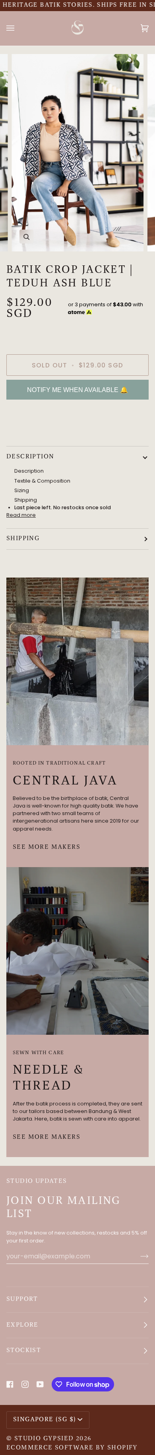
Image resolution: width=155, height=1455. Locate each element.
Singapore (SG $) (44, 1419)
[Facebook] (10, 1384)
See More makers (46, 847)
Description (30, 457)
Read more (21, 515)
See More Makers (46, 1137)
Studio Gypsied (44, 1439)
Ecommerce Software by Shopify (72, 1448)
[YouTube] (40, 1384)
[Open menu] (18, 28)
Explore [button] (22, 1325)
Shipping (22, 538)
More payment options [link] (35, 436)
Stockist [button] (23, 1350)
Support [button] (22, 1299)
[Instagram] (25, 1384)
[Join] (138, 1256)
